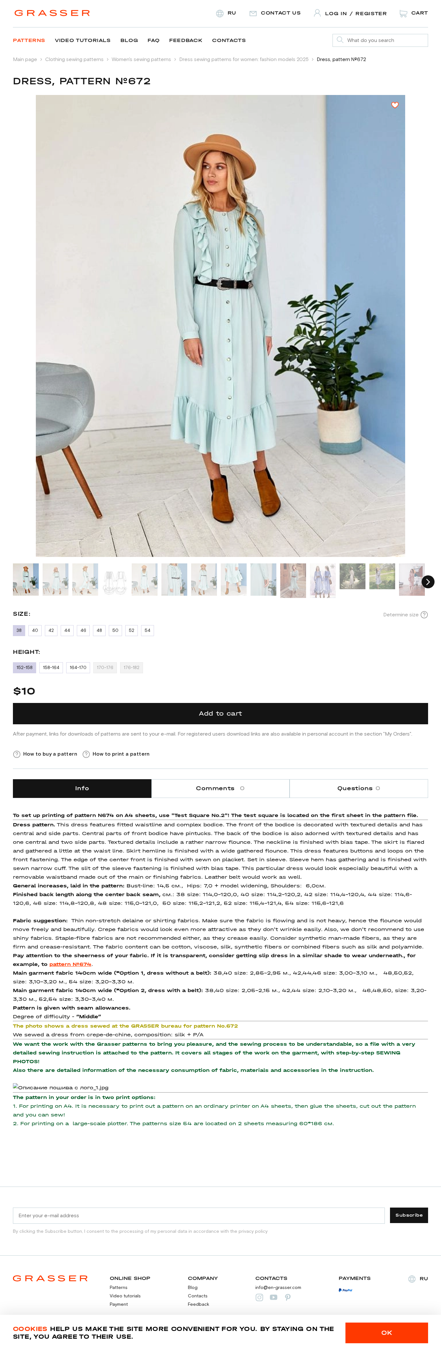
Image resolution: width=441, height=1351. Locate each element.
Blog (129, 40)
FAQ (153, 40)
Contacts (229, 40)
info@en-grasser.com (278, 1287)
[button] (428, 581)
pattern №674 (70, 964)
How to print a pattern (121, 754)
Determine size (401, 614)
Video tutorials (83, 40)
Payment (119, 1304)
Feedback (185, 40)
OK (387, 1332)
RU (424, 1278)
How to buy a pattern (50, 754)
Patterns (29, 40)
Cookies (30, 1329)
